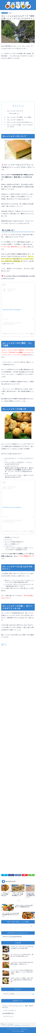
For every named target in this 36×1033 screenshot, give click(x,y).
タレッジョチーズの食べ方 (15, 120)
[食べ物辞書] (18, 8)
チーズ (4, 644)
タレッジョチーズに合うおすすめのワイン (20, 122)
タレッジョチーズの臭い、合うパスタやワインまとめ (20, 125)
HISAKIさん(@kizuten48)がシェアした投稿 (15, 531)
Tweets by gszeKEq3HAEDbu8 (12, 936)
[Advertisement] (18, 80)
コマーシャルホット (10, 1010)
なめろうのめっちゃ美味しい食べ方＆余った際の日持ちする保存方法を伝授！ (22, 979)
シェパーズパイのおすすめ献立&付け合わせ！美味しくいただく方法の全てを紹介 (22, 972)
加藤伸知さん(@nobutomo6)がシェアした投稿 (16, 333)
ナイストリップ (8, 1016)
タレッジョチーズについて (15, 111)
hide (21, 106)
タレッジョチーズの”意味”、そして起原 (19, 117)
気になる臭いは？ (14, 113)
